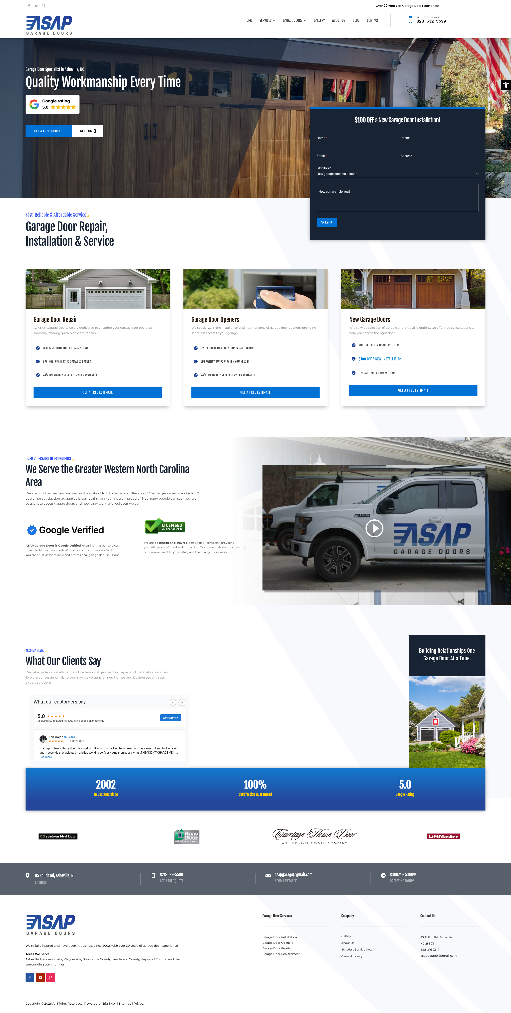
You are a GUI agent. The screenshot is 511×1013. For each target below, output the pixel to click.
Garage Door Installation (279, 937)
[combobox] (397, 174)
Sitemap (125, 1003)
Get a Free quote (47, 131)
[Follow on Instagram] (43, 5)
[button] (506, 85)
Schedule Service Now (356, 949)
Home (248, 21)
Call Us (86, 131)
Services (265, 21)
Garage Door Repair (276, 948)
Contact (372, 21)
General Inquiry (351, 956)
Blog (356, 21)
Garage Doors (292, 21)
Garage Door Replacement (281, 954)
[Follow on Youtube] (36, 5)
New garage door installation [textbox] (337, 174)
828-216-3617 (429, 949)
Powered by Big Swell (100, 1003)
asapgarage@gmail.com (438, 955)
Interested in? (324, 168)
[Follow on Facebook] (29, 5)
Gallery (319, 21)
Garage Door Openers (277, 943)
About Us (338, 21)
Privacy (139, 1003)
